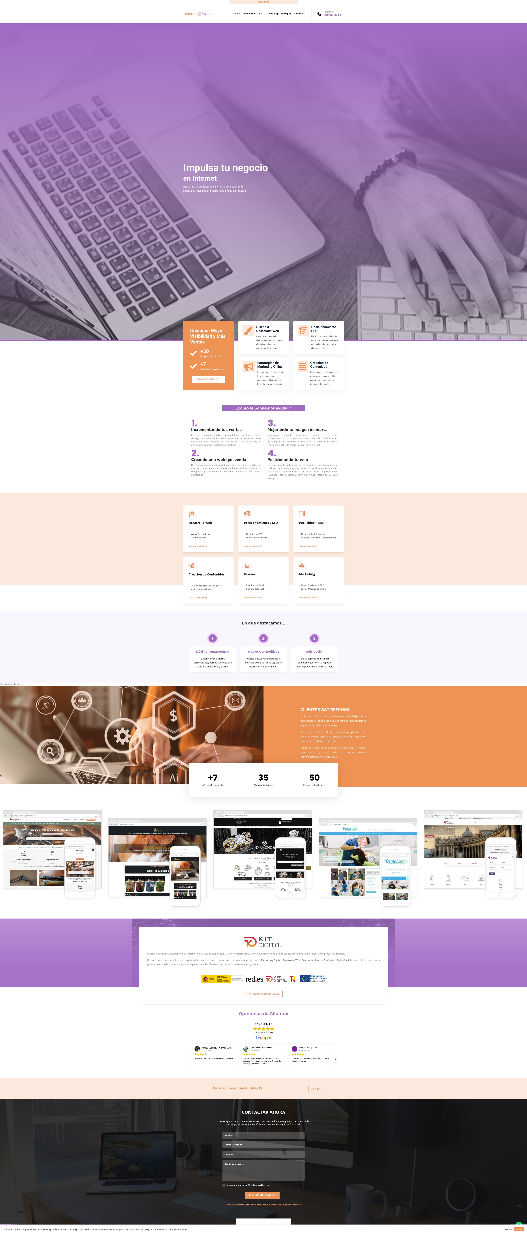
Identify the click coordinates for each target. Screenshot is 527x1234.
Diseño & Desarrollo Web (267, 329)
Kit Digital (286, 14)
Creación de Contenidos (319, 364)
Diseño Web (249, 14)
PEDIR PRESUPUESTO (207, 379)
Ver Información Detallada (263, 994)
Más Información (196, 546)
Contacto (299, 14)
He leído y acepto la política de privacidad (248, 1185)
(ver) (268, 1185)
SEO (261, 14)
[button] (192, 1059)
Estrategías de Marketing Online (270, 364)
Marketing (272, 14)
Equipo (236, 14)
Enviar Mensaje (260, 1195)
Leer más (508, 1229)
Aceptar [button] (519, 1229)
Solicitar (315, 1088)
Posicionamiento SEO (323, 329)
